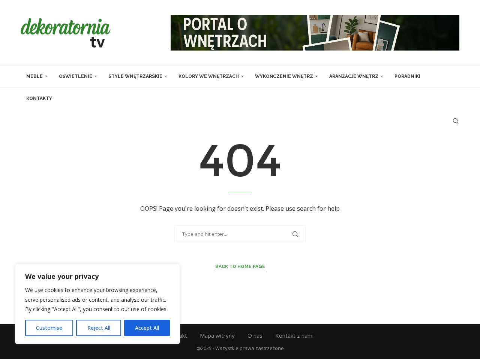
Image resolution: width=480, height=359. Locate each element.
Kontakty (39, 98)
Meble (34, 76)
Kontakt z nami (294, 335)
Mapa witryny (217, 335)
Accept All (147, 327)
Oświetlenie (75, 76)
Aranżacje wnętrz (353, 76)
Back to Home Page (240, 266)
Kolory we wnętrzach (208, 76)
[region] (97, 304)
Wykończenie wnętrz (284, 76)
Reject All (98, 327)
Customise (49, 327)
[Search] (455, 121)
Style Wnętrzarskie (135, 76)
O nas (255, 335)
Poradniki (407, 76)
